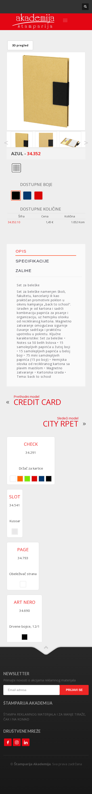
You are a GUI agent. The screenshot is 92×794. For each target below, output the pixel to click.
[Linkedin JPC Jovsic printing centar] (25, 742)
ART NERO (24, 602)
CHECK (31, 444)
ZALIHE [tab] (23, 270)
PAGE (23, 549)
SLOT (14, 497)
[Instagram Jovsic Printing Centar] (17, 742)
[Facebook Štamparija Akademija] (8, 742)
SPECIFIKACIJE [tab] (32, 261)
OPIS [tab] (21, 251)
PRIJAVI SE (74, 690)
